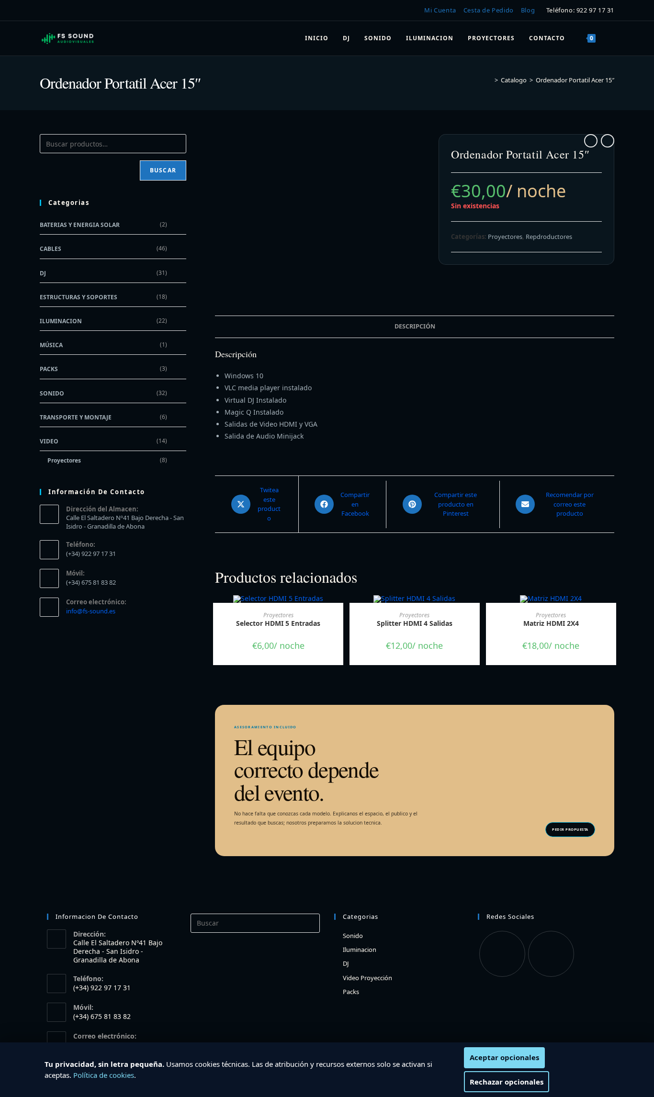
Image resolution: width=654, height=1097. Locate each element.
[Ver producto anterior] (591, 140)
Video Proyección (367, 977)
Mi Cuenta (440, 10)
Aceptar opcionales (504, 1057)
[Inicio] (489, 80)
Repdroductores (549, 236)
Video (49, 441)
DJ (43, 273)
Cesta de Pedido (488, 10)
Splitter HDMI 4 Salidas (414, 623)
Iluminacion (61, 321)
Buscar (163, 170)
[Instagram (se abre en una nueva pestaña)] (58, 10)
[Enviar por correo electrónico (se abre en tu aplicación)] (73, 10)
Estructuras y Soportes (78, 297)
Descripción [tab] (415, 326)
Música (51, 345)
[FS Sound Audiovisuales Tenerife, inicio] (68, 38)
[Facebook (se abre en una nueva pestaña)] (45, 10)
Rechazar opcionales (506, 1081)
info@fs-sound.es (90, 611)
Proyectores (505, 236)
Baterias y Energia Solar (80, 225)
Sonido (52, 393)
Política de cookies (103, 1075)
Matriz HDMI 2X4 (551, 623)
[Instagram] (551, 954)
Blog (528, 10)
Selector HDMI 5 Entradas (278, 623)
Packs (49, 369)
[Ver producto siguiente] (607, 140)
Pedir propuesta (570, 829)
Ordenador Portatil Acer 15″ (575, 80)
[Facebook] (502, 954)
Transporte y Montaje (76, 417)
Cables (50, 249)
